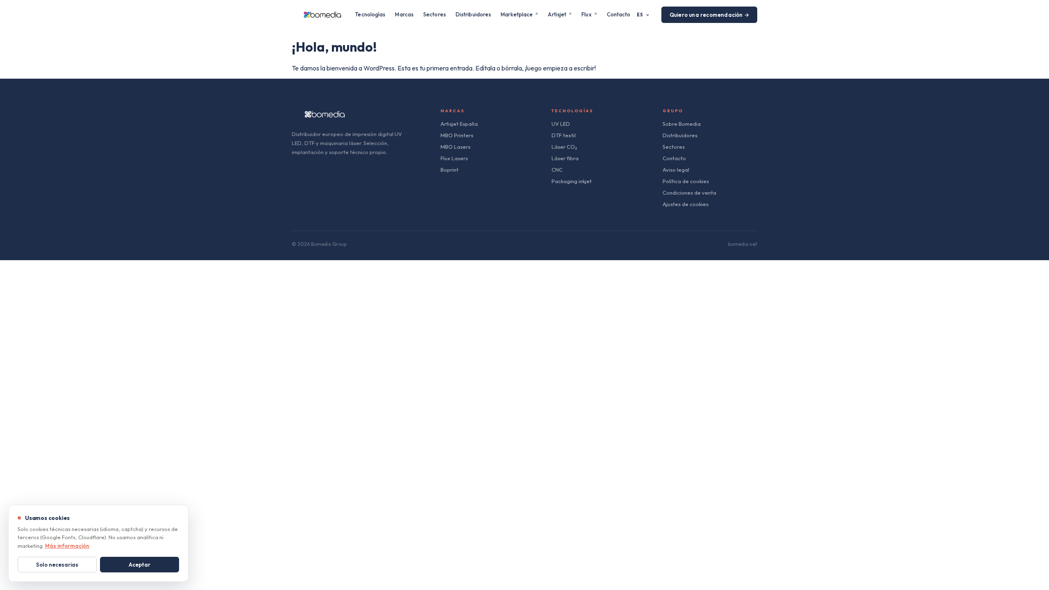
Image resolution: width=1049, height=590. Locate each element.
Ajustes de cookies (685, 204)
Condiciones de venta (689, 192)
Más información (67, 545)
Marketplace (517, 14)
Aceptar (139, 564)
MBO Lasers (455, 146)
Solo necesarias (57, 564)
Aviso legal (676, 169)
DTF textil (564, 135)
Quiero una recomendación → (709, 14)
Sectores (434, 14)
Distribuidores (473, 14)
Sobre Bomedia (682, 123)
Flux (586, 14)
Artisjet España (459, 123)
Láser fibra (565, 158)
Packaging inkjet (572, 181)
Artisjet (557, 14)
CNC (557, 169)
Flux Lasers (454, 158)
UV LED (561, 123)
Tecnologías (370, 14)
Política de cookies (686, 181)
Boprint (449, 169)
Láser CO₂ (564, 146)
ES (640, 15)
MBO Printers (456, 135)
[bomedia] (322, 14)
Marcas (404, 14)
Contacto (619, 14)
